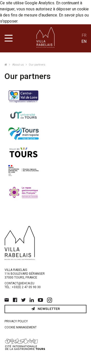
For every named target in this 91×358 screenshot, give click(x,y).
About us (18, 65)
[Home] (6, 65)
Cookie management (21, 327)
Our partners (37, 65)
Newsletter (48, 308)
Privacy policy (16, 321)
